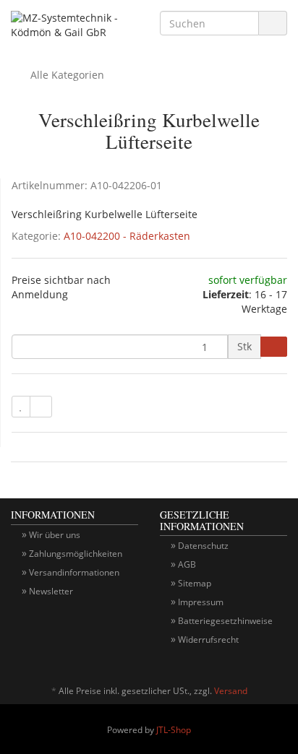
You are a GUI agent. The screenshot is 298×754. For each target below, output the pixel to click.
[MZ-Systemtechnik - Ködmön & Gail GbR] (74, 28)
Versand (230, 691)
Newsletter (51, 591)
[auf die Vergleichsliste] (41, 406)
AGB (187, 564)
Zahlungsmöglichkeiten (75, 553)
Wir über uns (54, 535)
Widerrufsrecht (208, 639)
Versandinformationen (74, 572)
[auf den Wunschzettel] (21, 406)
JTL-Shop (173, 730)
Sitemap (194, 583)
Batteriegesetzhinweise (225, 621)
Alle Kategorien (65, 75)
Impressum (201, 602)
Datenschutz (203, 546)
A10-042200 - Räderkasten (127, 236)
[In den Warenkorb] (273, 347)
